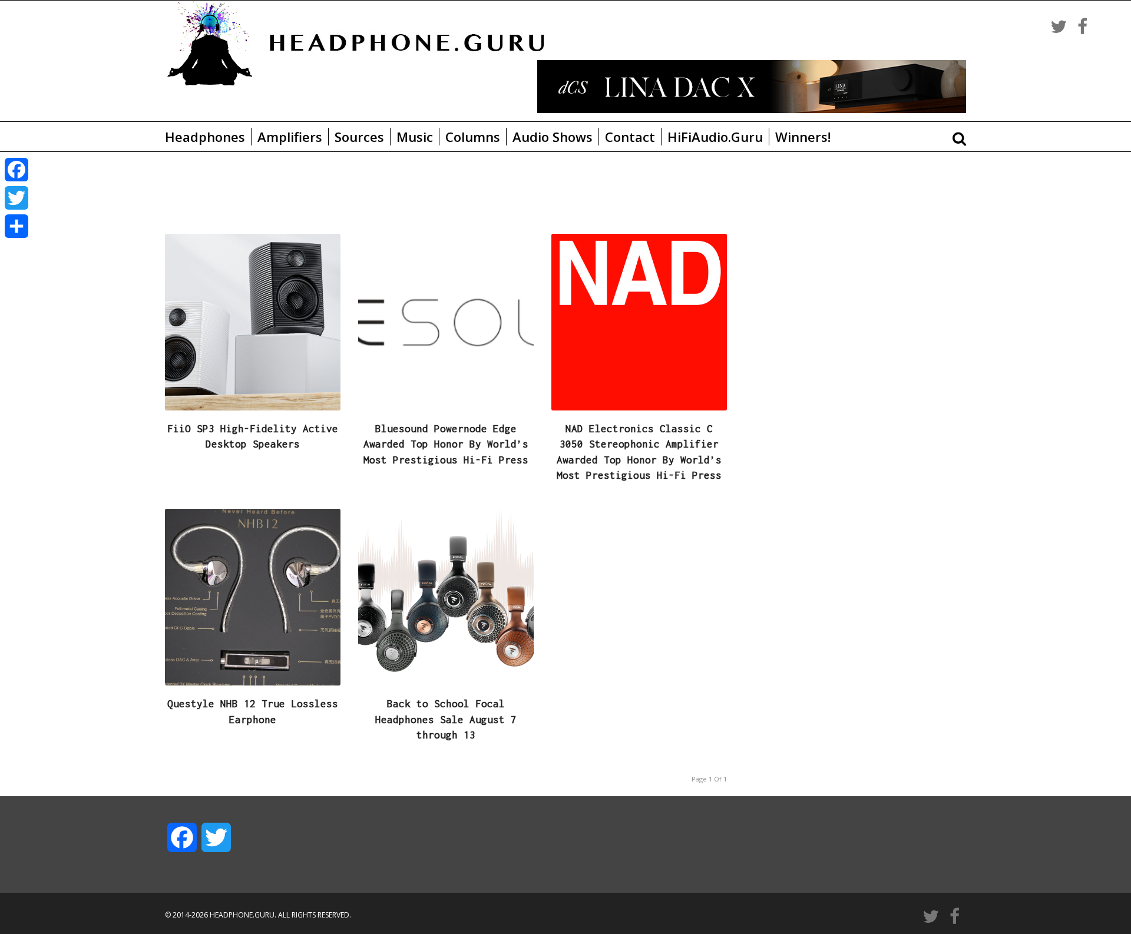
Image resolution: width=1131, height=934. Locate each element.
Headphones (205, 136)
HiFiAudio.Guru (715, 136)
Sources (359, 136)
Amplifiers (289, 136)
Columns (472, 136)
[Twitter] (16, 198)
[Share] (16, 226)
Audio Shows (552, 136)
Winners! (803, 136)
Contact (630, 136)
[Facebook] (16, 169)
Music (414, 136)
